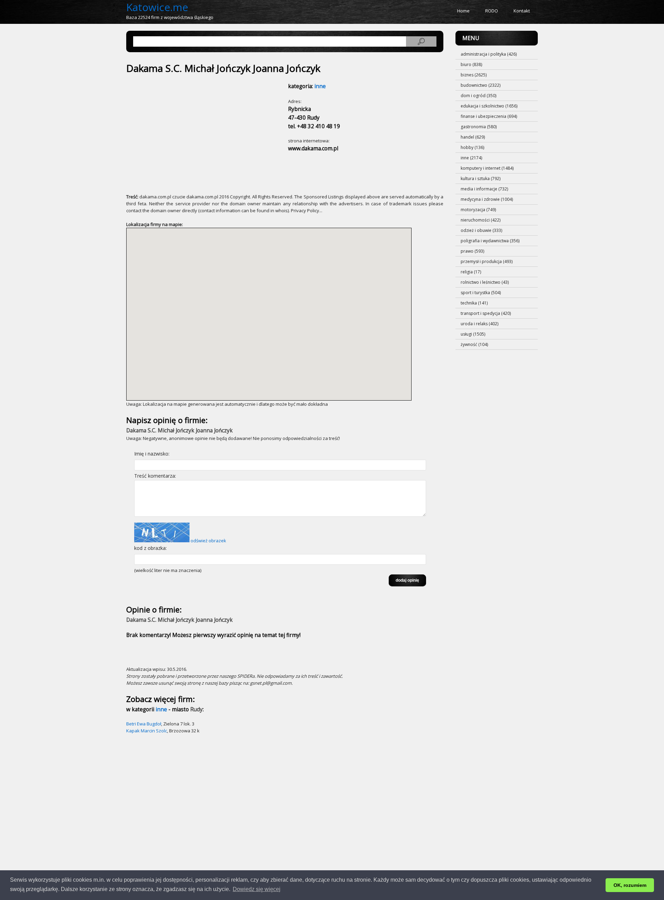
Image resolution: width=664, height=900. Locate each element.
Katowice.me (157, 7)
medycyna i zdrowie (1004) (487, 199)
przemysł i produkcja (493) (487, 261)
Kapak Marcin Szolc (146, 731)
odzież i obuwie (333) (481, 230)
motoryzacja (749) (478, 210)
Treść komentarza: (155, 475)
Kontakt (522, 11)
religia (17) (471, 272)
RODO (491, 11)
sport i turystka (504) (481, 293)
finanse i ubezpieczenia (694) (489, 116)
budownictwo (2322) (480, 85)
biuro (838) (471, 64)
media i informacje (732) (484, 189)
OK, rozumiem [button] (630, 885)
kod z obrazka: (150, 548)
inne (320, 86)
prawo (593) (472, 251)
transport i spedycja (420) (486, 313)
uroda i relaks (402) (479, 324)
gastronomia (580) (479, 127)
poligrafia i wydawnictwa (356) (490, 241)
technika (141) (474, 303)
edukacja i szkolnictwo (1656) (489, 106)
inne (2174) (471, 158)
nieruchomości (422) (480, 220)
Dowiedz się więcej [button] (256, 889)
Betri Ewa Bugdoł (143, 724)
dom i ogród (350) (478, 96)
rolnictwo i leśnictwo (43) (485, 282)
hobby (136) (472, 147)
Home (463, 11)
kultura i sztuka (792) (480, 178)
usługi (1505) (473, 334)
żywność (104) (474, 344)
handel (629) (473, 137)
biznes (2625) (474, 75)
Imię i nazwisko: (151, 453)
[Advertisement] (188, 130)
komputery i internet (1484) (487, 168)
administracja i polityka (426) (489, 54)
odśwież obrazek (208, 540)
